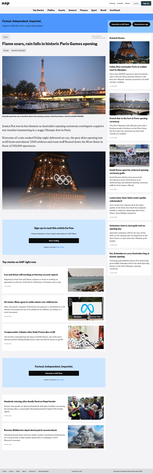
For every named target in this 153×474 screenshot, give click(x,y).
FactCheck (115, 10)
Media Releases (43, 471)
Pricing (112, 3)
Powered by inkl (77, 471)
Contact (120, 3)
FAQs (18, 471)
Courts (61, 10)
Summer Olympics (18, 50)
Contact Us (32, 471)
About (127, 3)
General (72, 10)
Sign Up (146, 3)
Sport (94, 10)
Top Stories (38, 10)
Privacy (11, 471)
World (103, 10)
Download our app (141, 24)
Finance (84, 10)
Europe (6, 50)
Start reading (54, 241)
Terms (4, 471)
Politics (51, 10)
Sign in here (60, 247)
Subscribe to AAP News (120, 24)
